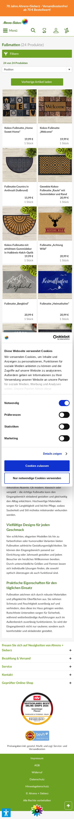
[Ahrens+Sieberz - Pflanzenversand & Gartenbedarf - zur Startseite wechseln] (15, 21)
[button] (6, 812)
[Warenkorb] (65, 30)
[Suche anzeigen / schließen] (32, 30)
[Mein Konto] (54, 30)
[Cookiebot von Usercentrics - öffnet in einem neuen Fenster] (53, 337)
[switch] (64, 415)
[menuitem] (10, 30)
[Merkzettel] (43, 30)
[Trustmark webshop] (37, 736)
